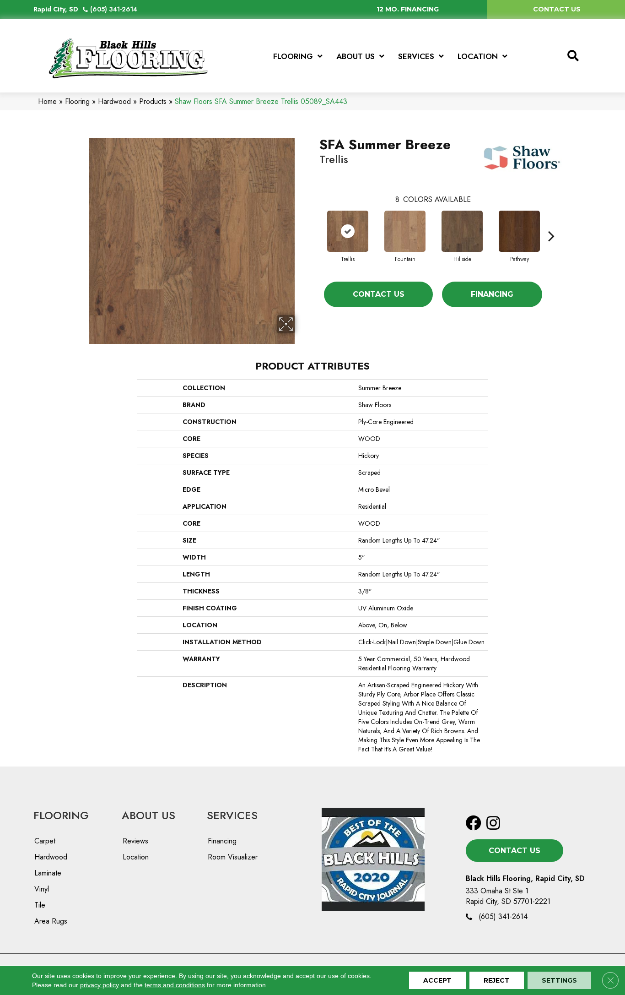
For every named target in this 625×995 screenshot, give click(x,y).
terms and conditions (175, 985)
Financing (492, 294)
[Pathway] (519, 231)
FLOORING (61, 815)
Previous (315, 222)
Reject (497, 980)
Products (153, 101)
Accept (437, 980)
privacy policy (99, 985)
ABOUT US (148, 815)
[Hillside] (462, 231)
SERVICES (232, 815)
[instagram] (493, 823)
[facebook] (473, 823)
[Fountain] (405, 231)
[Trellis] (348, 231)
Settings (559, 980)
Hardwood (114, 101)
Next (551, 222)
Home (47, 101)
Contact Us (378, 294)
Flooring (77, 101)
